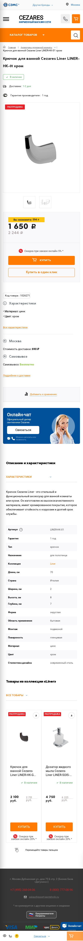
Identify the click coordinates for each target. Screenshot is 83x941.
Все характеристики (15, 327)
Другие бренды (41, 5)
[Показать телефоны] (65, 18)
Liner (52, 563)
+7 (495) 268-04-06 (22, 890)
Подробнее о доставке (16, 375)
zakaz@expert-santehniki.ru (44, 896)
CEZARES (35, 19)
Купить (45, 260)
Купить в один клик (41, 272)
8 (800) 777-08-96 (61, 890)
